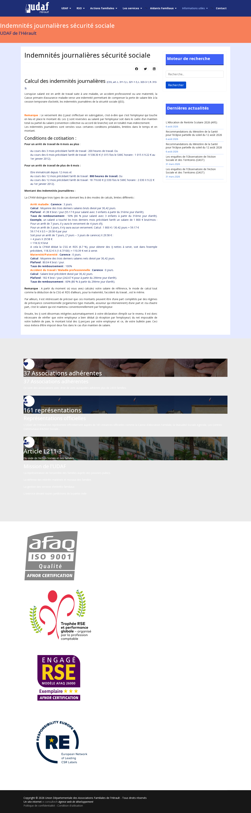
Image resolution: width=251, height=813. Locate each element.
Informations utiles (193, 8)
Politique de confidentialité (39, 805)
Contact (221, 8)
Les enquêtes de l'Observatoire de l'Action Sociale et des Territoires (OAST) (191, 160)
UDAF (64, 8)
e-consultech (50, 801)
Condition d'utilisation (70, 805)
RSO (79, 8)
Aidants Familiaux (162, 8)
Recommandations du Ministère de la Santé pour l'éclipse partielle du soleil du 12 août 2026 (194, 135)
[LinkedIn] (154, 69)
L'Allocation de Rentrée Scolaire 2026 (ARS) (191, 124)
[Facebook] (136, 69)
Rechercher (176, 85)
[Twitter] (145, 69)
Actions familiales (102, 8)
